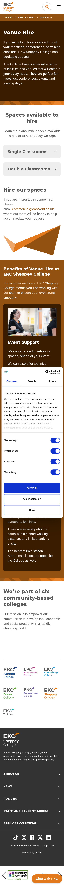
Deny (32, 510)
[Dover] (11, 692)
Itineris (38, 852)
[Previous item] (4, 875)
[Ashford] (11, 672)
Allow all (32, 487)
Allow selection (32, 498)
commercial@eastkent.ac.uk (33, 209)
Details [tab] (32, 381)
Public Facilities (25, 17)
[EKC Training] (11, 713)
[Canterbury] (52, 672)
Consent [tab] (11, 381)
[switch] (55, 451)
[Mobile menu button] (59, 6)
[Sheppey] (52, 692)
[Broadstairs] (32, 672)
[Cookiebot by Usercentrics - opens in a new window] (45, 372)
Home (8, 17)
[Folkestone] (32, 692)
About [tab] (52, 381)
